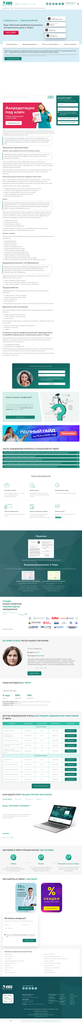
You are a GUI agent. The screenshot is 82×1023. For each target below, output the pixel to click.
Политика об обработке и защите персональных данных (41, 1014)
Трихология (7, 970)
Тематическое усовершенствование (53, 1001)
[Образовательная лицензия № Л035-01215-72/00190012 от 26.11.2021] (41, 548)
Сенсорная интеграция (9, 730)
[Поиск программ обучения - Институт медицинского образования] (63, 4)
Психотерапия (7, 958)
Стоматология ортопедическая (11, 774)
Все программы (41, 786)
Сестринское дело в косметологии (52, 967)
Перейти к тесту (20, 417)
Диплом (52, 25)
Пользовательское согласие (41, 1016)
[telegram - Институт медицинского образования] (56, 4)
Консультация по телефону (68, 122)
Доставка (72, 998)
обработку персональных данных (68, 112)
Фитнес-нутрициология (9, 972)
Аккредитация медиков (62, 999)
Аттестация (61, 994)
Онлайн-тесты (62, 1003)
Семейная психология (49, 961)
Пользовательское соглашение (41, 1013)
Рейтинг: (5, 1001)
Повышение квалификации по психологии (14, 961)
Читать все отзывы (7, 629)
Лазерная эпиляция (48, 970)
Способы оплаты (73, 996)
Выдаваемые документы (29, 44)
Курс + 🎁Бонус (11, 32)
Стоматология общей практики (11, 779)
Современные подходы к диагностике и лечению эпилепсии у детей (12, 751)
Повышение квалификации (52, 998)
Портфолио (61, 996)
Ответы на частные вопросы (50, 44)
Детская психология (48, 965)
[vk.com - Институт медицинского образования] (47, 4)
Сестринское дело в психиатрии (11, 740)
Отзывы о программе (70, 44)
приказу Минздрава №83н (17, 138)
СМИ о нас (72, 1003)
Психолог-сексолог (9, 956)
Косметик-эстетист (8, 967)
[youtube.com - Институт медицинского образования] (50, 4)
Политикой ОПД (63, 114)
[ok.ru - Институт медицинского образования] (53, 4)
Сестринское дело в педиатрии (11, 769)
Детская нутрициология (49, 972)
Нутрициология (8, 954)
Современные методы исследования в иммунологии (12, 745)
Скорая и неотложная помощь (11, 764)
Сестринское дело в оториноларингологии (9, 735)
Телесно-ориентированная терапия (52, 956)
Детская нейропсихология (10, 963)
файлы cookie (33, 1020)
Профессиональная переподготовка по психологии (56, 958)
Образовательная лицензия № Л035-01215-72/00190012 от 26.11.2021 (41, 560)
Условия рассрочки (11, 44)
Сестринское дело (8, 759)
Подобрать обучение (13, 58)
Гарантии (72, 1000)
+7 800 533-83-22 (70, 3)
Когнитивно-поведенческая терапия (52, 963)
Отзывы (71, 994)
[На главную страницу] (7, 4)
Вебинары (51, 1002)
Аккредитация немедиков (62, 1001)
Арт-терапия (7, 965)
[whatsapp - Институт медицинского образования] (59, 4)
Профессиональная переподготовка (53, 995)
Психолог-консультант (49, 954)
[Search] (51, 97)
